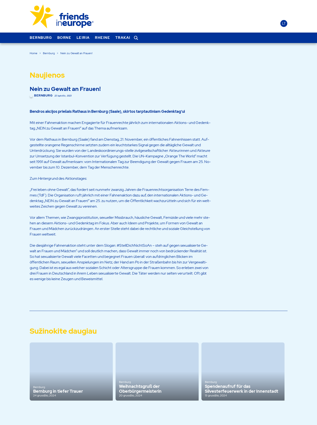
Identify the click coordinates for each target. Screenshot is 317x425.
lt (284, 23)
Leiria (83, 37)
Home (33, 53)
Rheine (102, 37)
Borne (64, 37)
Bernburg (41, 37)
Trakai (122, 37)
